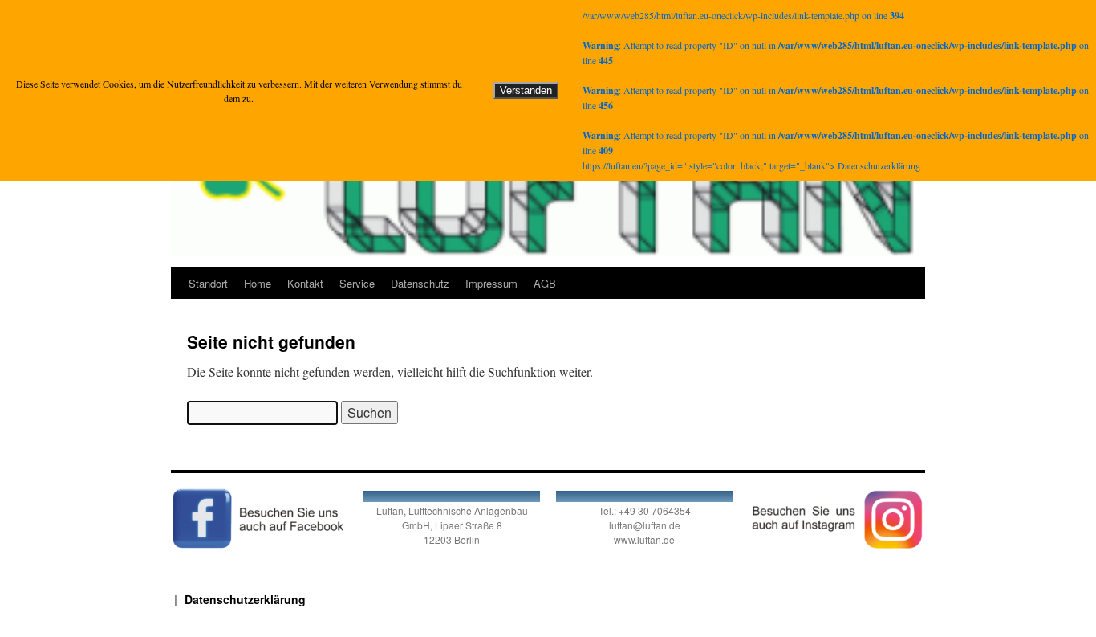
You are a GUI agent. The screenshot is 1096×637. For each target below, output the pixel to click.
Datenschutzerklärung (245, 599)
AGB (545, 283)
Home (257, 283)
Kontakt (305, 283)
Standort (208, 283)
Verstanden (526, 90)
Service (357, 283)
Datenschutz (420, 283)
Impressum (491, 283)
